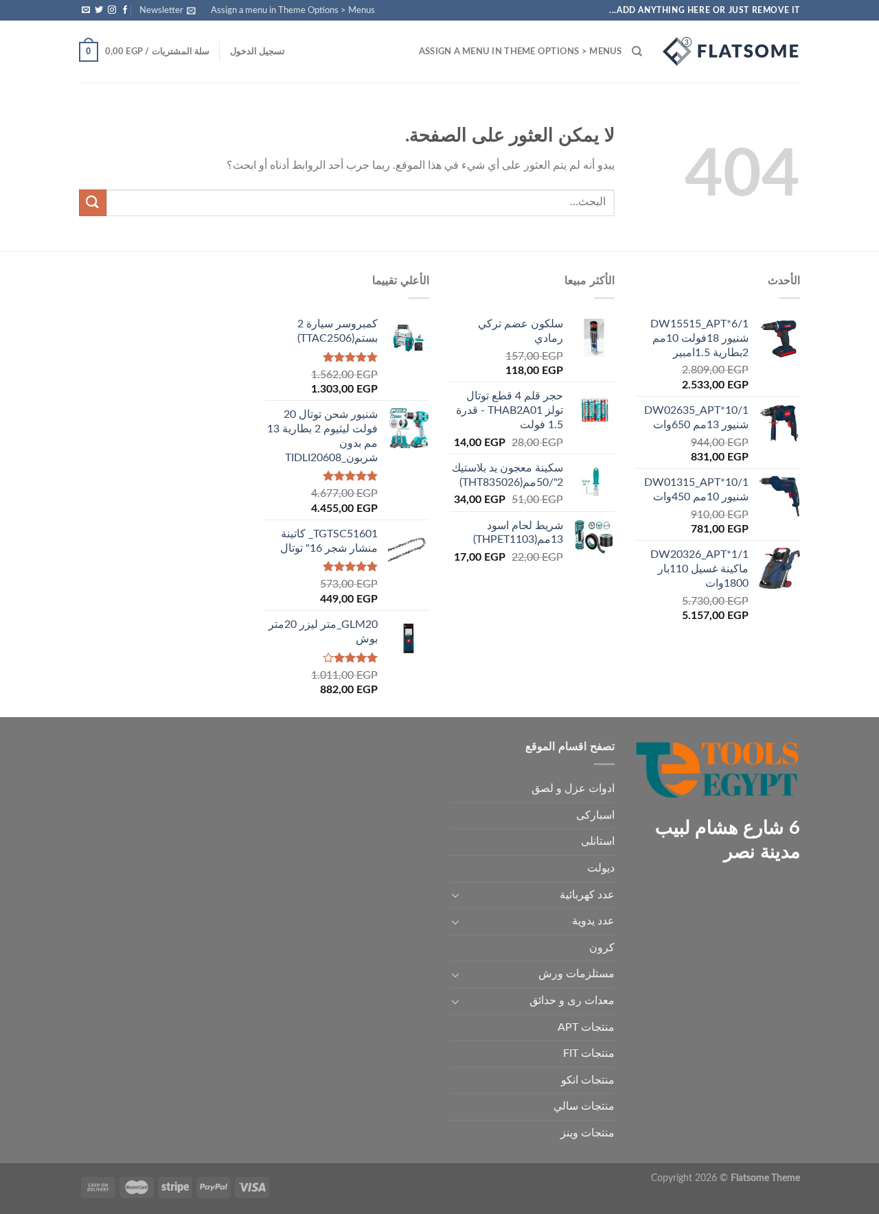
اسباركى (595, 815)
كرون (602, 947)
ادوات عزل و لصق (573, 788)
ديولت (601, 868)
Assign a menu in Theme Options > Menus (293, 10)
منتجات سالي (584, 1106)
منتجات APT (586, 1027)
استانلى (598, 841)
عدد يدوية (593, 920)
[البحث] (637, 51)
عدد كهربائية (587, 894)
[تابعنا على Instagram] (112, 10)
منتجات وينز (587, 1133)
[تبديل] (455, 895)
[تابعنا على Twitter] (99, 10)
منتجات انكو (588, 1080)
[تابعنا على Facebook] (125, 10)
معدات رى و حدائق (572, 1000)
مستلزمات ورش (576, 973)
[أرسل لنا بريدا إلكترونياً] (86, 10)
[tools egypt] (731, 51)
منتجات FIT (589, 1053)
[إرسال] (92, 202)
